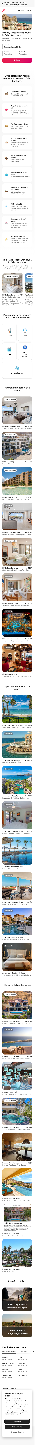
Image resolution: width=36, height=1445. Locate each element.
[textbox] (10, 54)
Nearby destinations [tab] (9, 1351)
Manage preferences (17, 1432)
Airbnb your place (24, 10)
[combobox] (17, 47)
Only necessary (17, 1427)
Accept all (17, 1422)
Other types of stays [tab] (25, 1351)
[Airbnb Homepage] (3, 10)
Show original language (19, 4)
